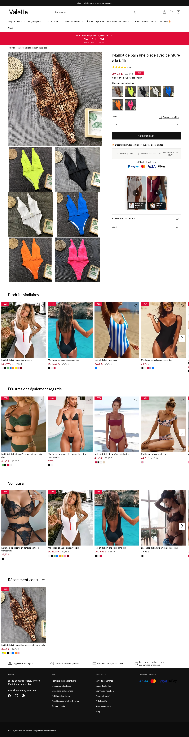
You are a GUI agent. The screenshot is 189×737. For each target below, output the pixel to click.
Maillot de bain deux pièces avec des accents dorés (21, 455)
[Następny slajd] (131, 39)
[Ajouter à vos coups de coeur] (42, 305)
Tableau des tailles (171, 117)
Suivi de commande (104, 680)
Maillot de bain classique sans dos (156, 360)
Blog (98, 711)
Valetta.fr (18, 731)
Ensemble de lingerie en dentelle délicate (159, 547)
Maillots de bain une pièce (35, 47)
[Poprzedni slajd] (58, 39)
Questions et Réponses (62, 691)
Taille (114, 116)
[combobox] (94, 12)
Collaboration (102, 701)
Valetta (12, 47)
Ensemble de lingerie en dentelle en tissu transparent (20, 549)
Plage (19, 47)
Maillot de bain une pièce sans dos (63, 360)
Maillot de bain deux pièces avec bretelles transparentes (67, 455)
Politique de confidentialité (64, 680)
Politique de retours (61, 696)
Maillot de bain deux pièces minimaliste (112, 454)
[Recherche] (134, 12)
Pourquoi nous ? (103, 696)
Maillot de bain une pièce (105, 360)
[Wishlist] (171, 11)
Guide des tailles (103, 686)
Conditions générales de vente (65, 701)
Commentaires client (105, 691)
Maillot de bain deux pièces (153, 454)
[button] (16, 21)
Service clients (58, 706)
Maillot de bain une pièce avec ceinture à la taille (23, 645)
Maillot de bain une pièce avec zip (16, 360)
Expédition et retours (61, 686)
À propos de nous (104, 706)
